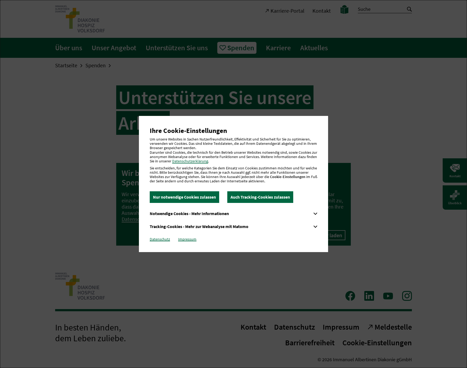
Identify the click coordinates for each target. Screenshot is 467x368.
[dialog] (233, 184)
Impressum (187, 239)
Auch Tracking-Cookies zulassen (260, 197)
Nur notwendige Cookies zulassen (184, 197)
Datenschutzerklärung (190, 161)
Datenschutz (160, 239)
